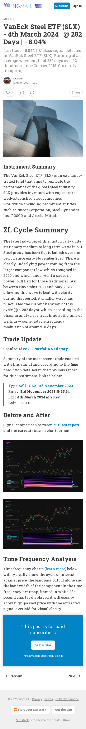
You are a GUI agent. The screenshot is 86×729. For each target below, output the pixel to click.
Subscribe (61, 6)
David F (18, 78)
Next (72, 676)
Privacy (37, 699)
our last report (66, 424)
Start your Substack (32, 710)
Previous (16, 676)
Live (23, 348)
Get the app (63, 710)
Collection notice (67, 699)
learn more (55, 568)
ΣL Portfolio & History (48, 348)
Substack (22, 720)
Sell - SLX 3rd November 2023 (46, 385)
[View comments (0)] (22, 92)
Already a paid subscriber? (43, 656)
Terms (48, 699)
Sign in (77, 6)
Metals (9, 19)
